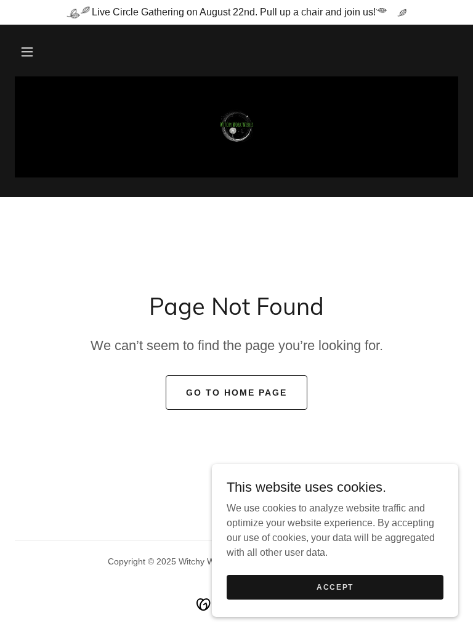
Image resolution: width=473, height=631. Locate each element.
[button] (27, 51)
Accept (335, 586)
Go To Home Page (236, 392)
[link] (236, 125)
